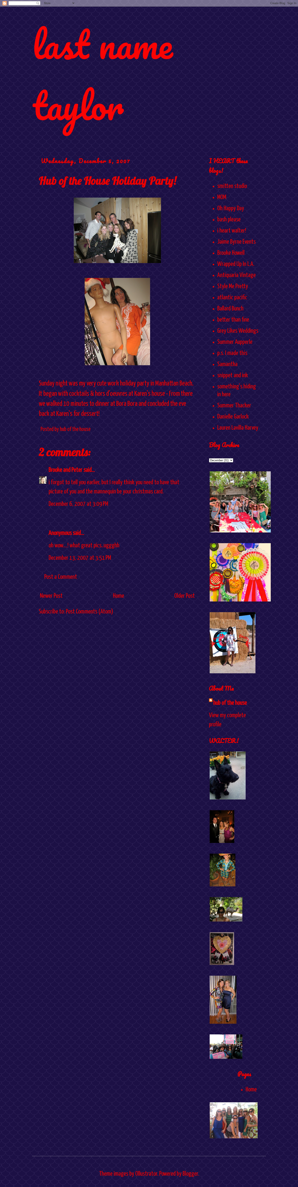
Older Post (184, 596)
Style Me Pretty (232, 286)
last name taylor (102, 75)
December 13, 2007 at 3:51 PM (80, 558)
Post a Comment (60, 577)
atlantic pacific (232, 298)
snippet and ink (232, 375)
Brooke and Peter (65, 470)
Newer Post (51, 596)
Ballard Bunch (230, 309)
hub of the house (230, 703)
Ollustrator (146, 1174)
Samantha (227, 364)
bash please (229, 220)
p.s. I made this (232, 353)
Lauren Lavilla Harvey (237, 428)
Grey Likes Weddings (237, 331)
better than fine (233, 320)
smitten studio (232, 186)
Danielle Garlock (233, 417)
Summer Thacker (234, 406)
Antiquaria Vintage (236, 275)
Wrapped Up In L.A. (235, 264)
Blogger (190, 1174)
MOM (221, 197)
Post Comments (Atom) (89, 612)
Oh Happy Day (230, 208)
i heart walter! (231, 231)
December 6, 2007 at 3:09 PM (78, 504)
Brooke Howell (231, 253)
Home (118, 596)
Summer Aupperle (234, 342)
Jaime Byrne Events (236, 242)
